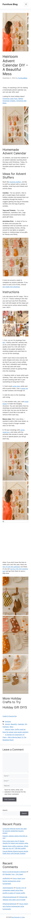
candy (22, 430)
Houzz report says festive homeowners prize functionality (14, 881)
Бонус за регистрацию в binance (14, 872)
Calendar (21, 724)
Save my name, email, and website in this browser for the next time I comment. (15, 792)
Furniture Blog (10, 4)
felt (4, 342)
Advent (7, 724)
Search (5, 810)
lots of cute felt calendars (11, 567)
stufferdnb (6, 878)
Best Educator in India (18, 917)
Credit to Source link (10, 716)
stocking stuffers (15, 182)
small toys (6, 432)
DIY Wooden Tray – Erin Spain (13, 874)
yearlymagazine (8, 888)
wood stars (16, 386)
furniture (8, 721)
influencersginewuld (9, 897)
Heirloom (6, 727)
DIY (26, 724)
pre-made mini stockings (11, 287)
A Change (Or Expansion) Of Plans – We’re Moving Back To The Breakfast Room (14, 737)
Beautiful (14, 724)
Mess (11, 727)
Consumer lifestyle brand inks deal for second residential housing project (15, 831)
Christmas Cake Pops (10, 98)
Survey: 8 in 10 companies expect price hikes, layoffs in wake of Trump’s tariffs (14, 890)
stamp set (24, 388)
